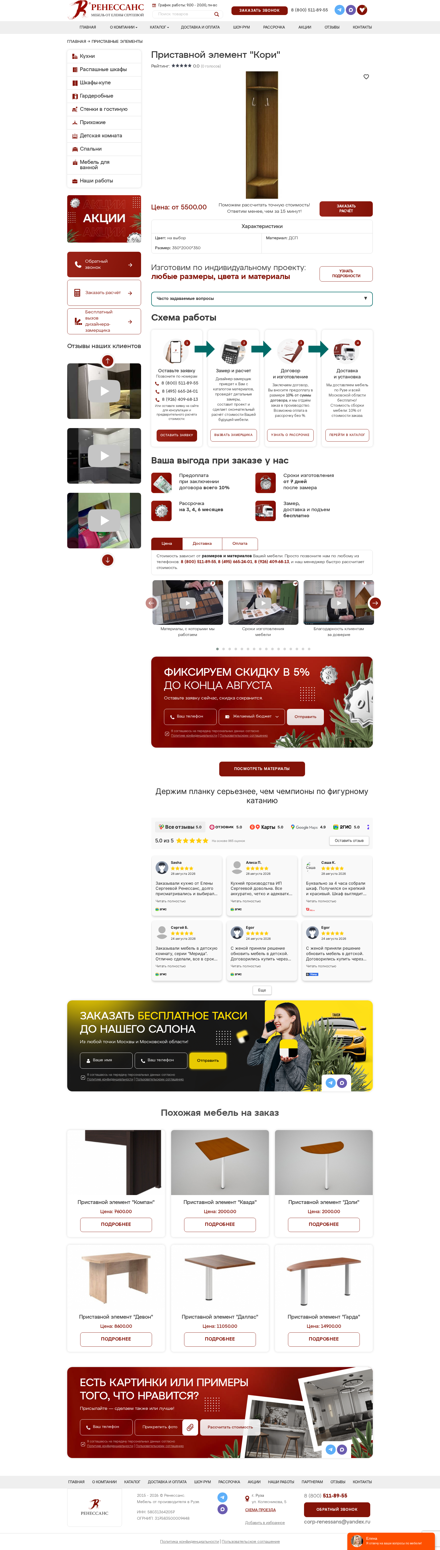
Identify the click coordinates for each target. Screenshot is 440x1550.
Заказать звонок (259, 10)
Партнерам (312, 1482)
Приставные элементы (117, 42)
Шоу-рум (241, 27)
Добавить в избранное (265, 1523)
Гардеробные (96, 96)
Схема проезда (260, 1510)
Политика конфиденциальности (189, 1542)
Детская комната (101, 135)
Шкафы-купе (95, 82)
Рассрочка (274, 27)
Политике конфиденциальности (194, 735)
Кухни (87, 56)
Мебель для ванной (94, 165)
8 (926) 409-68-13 (309, 17)
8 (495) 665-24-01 (309, 4)
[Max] (351, 11)
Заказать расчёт (346, 209)
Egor (325, 927)
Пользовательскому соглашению (244, 735)
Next (107, 560)
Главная (88, 27)
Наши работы (96, 180)
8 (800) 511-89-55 (309, 10)
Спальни (91, 149)
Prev (107, 360)
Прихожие (93, 122)
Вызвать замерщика (233, 435)
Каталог (158, 27)
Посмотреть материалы (262, 769)
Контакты (362, 27)
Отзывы (332, 27)
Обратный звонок (337, 1510)
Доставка (202, 544)
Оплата (240, 544)
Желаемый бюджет (253, 716)
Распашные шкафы (103, 69)
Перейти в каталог (347, 435)
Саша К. (328, 862)
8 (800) (325, 1496)
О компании (122, 27)
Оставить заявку (176, 435)
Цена (167, 544)
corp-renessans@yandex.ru (337, 1522)
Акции (304, 27)
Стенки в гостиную (104, 109)
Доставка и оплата (200, 27)
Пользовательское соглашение (251, 1542)
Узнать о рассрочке (290, 435)
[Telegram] (340, 11)
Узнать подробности (346, 274)
